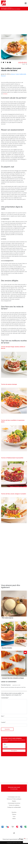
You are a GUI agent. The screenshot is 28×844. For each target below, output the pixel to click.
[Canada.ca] (22, 839)
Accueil (2, 7)
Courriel (3, 722)
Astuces (9, 7)
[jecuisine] (17, 827)
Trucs (6, 7)
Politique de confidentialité (14, 807)
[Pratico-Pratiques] (2, 827)
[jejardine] (25, 827)
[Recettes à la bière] (14, 634)
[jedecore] (21, 827)
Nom (2, 716)
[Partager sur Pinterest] (5, 62)
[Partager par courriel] (10, 62)
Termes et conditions (14, 805)
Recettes (14, 812)
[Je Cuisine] (3, 3)
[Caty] (12, 827)
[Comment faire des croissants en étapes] (14, 664)
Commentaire (5, 697)
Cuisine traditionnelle (20, 74)
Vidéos (14, 818)
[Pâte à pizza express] (14, 603)
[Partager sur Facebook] (1, 62)
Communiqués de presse (14, 803)
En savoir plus (14, 788)
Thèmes (14, 814)
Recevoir (3, 76)
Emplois (14, 801)
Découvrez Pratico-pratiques (14, 799)
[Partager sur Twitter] (3, 62)
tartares (5, 93)
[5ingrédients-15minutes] (7, 827)
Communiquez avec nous (14, 797)
